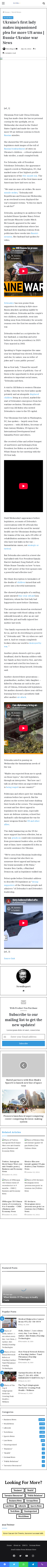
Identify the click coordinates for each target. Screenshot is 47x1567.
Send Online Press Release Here (23, 1549)
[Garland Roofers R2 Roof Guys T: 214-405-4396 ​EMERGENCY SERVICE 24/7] (9, 1376)
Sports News (9, 1436)
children (21, 582)
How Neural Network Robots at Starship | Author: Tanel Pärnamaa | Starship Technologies (31, 1356)
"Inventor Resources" (13, 1465)
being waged (12, 787)
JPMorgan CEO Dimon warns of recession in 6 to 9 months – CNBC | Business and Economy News (12, 1206)
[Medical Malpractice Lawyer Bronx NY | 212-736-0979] (9, 1323)
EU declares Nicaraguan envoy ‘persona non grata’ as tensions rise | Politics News (34, 1206)
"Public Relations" (11, 1461)
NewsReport (10, 49)
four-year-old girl (26, 596)
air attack (21, 697)
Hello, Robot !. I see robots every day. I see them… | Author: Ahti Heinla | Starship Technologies (31, 1335)
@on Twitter (8, 1524)
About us (16, 1545)
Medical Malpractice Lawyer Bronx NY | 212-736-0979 (31, 1320)
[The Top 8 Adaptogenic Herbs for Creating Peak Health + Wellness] (9, 1393)
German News (9, 1457)
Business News (10, 1419)
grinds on (16, 838)
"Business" (8, 1449)
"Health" (7, 1453)
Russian (7, 135)
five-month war (30, 176)
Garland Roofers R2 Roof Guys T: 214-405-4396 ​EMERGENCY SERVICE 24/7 (31, 1375)
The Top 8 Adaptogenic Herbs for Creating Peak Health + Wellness (29, 1387)
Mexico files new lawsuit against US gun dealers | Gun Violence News (35, 1165)
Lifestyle (7, 1428)
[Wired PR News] (17, 3)
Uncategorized (10, 1445)
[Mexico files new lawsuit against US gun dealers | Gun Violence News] (35, 1149)
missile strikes (11, 192)
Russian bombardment (14, 148)
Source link (9, 958)
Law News (8, 1440)
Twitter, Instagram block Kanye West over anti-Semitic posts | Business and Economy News (12, 1166)
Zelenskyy (9, 303)
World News (16, 12)
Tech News (8, 1432)
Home (7, 12)
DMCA (25, 1545)
